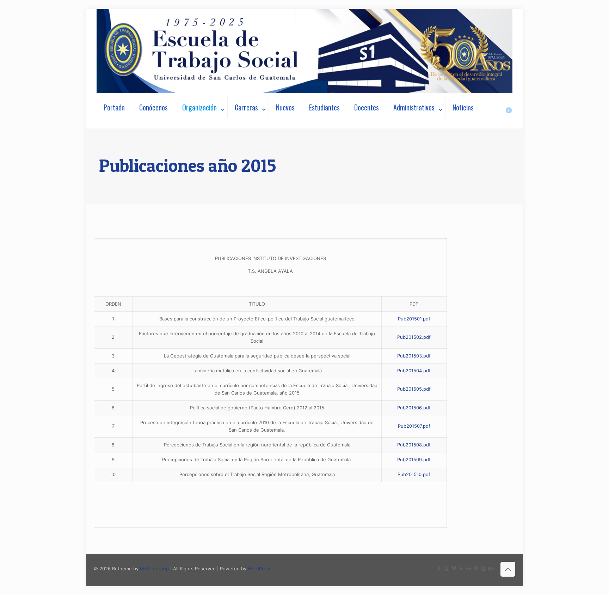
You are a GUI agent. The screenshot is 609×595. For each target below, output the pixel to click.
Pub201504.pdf (414, 370)
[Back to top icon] (507, 569)
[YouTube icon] (461, 568)
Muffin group (154, 568)
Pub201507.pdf (414, 426)
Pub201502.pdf (414, 337)
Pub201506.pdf (414, 407)
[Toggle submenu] (201, 124)
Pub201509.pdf (414, 459)
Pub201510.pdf (414, 474)
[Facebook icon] (439, 568)
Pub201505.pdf (414, 389)
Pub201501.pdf (414, 318)
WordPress (259, 568)
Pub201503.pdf (414, 356)
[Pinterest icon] (476, 568)
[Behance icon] (490, 568)
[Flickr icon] (468, 568)
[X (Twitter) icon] (446, 568)
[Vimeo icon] (453, 568)
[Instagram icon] (483, 568)
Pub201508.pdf (414, 444)
